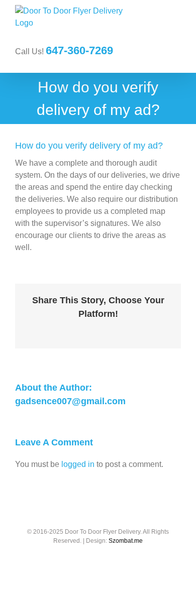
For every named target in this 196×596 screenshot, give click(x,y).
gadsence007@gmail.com (70, 401)
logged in (77, 464)
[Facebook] (42, 329)
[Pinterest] (122, 329)
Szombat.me (126, 540)
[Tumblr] (106, 329)
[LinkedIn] (90, 329)
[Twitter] (58, 329)
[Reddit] (74, 329)
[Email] (154, 329)
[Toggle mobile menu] (177, 25)
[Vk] (138, 329)
